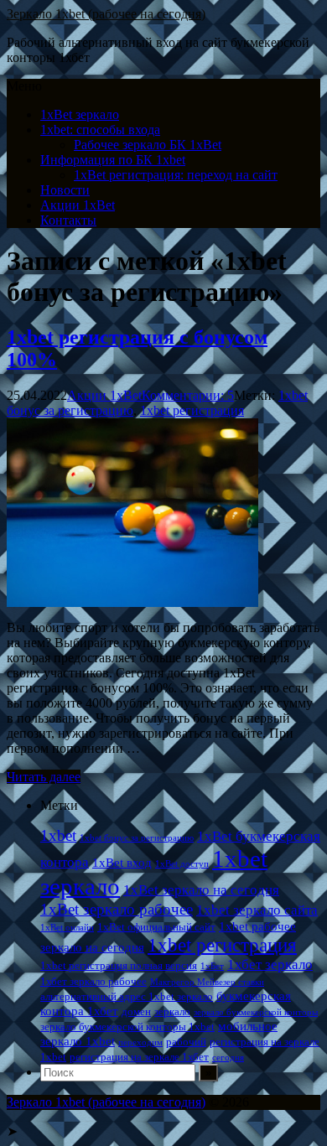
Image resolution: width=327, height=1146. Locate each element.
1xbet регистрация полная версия (118, 965)
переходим (140, 1042)
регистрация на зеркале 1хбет (139, 1056)
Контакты (68, 220)
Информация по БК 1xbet (112, 160)
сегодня (228, 1057)
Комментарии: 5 (188, 395)
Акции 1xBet (77, 205)
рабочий (186, 1041)
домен (136, 1011)
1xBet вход (122, 862)
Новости (65, 190)
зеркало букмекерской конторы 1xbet (127, 1026)
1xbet (58, 835)
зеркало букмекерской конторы (256, 1012)
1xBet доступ (182, 864)
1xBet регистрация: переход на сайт (176, 175)
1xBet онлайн (67, 927)
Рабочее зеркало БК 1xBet (147, 144)
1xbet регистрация (192, 410)
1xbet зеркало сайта (257, 910)
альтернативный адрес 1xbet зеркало (126, 996)
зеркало (172, 1011)
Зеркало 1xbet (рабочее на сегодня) (106, 14)
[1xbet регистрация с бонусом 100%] (132, 602)
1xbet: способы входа (100, 129)
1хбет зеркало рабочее (93, 981)
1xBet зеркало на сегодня (201, 890)
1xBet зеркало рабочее (116, 909)
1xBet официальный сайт (156, 926)
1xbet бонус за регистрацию (137, 838)
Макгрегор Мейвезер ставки (207, 982)
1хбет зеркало (270, 964)
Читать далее (43, 777)
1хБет (212, 966)
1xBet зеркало (79, 114)
